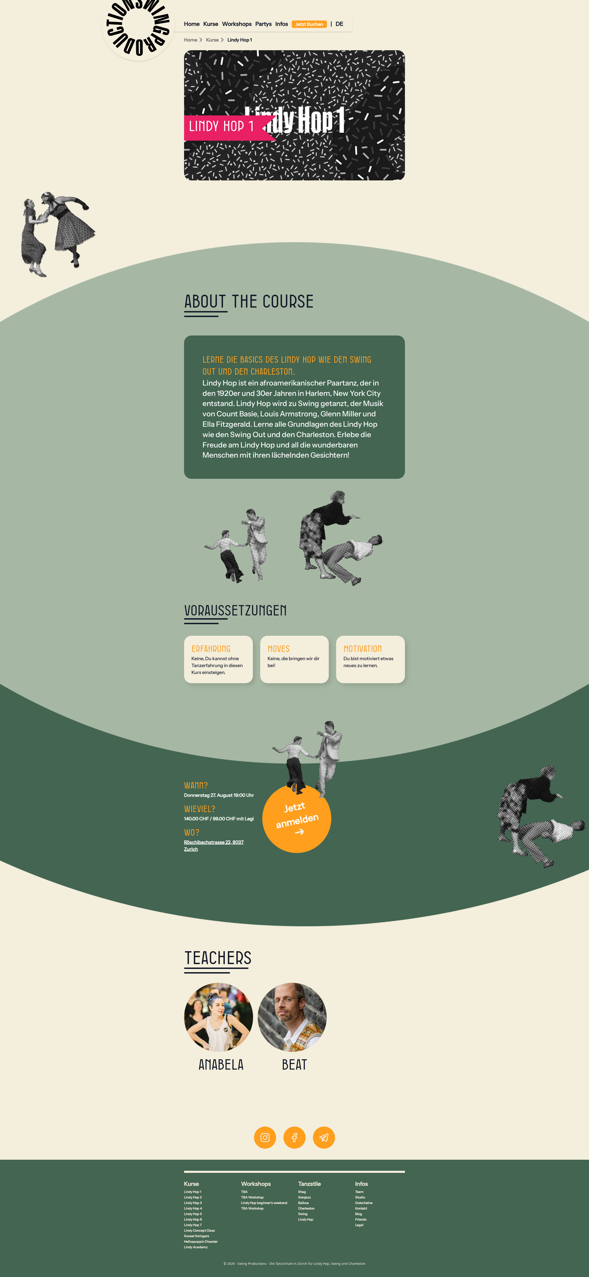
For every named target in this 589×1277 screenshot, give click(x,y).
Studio (360, 1197)
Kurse (210, 24)
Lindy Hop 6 (193, 1219)
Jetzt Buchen (309, 24)
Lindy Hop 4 (193, 1208)
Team (359, 1192)
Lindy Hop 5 (193, 1214)
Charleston (306, 1208)
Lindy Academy (196, 1247)
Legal (359, 1225)
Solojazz (304, 1197)
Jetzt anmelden (297, 815)
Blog (358, 1214)
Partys (263, 24)
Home (192, 24)
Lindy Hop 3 (193, 1203)
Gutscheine (363, 1203)
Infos (281, 24)
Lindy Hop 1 (192, 1192)
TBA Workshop (252, 1197)
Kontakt (361, 1208)
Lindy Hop (305, 1219)
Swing (303, 1214)
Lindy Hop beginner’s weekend (264, 1203)
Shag (302, 1192)
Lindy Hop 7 (193, 1225)
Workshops (237, 24)
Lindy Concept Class (199, 1230)
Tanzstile (309, 1183)
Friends (361, 1219)
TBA (244, 1192)
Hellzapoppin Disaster (201, 1241)
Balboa (303, 1203)
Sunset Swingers (196, 1236)
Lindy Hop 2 (193, 1197)
